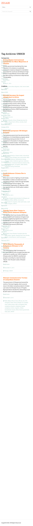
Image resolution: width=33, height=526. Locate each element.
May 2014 (4, 202)
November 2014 (5, 185)
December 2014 (5, 182)
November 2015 (5, 159)
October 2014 (5, 188)
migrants (17, 308)
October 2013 (5, 223)
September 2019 (6, 109)
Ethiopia (7, 270)
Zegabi (5, 2)
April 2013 (4, 237)
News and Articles (6, 61)
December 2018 (5, 115)
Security (3, 73)
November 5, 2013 (9, 297)
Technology (4, 79)
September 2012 (6, 252)
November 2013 (5, 220)
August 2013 (4, 229)
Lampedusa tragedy (20, 306)
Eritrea (15, 302)
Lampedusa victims (9, 308)
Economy (4, 65)
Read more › (6, 264)
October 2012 (5, 249)
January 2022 (5, 98)
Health (3, 67)
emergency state (9, 302)
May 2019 (4, 112)
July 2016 (4, 136)
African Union (14, 300)
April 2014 (4, 205)
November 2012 (5, 246)
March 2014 (4, 208)
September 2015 (6, 165)
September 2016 (6, 130)
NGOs (17, 309)
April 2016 (4, 144)
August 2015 (4, 168)
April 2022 (4, 89)
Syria (9, 311)
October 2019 (5, 107)
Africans (20, 300)
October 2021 (5, 104)
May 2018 (4, 121)
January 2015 (5, 179)
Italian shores (11, 304)
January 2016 (5, 153)
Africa (3, 63)
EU (22, 302)
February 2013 (5, 240)
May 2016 (4, 141)
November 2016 (5, 124)
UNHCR (11, 270)
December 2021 (5, 101)
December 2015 (5, 156)
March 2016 (4, 147)
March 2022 (4, 92)
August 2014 (4, 194)
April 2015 (4, 170)
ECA (26, 300)
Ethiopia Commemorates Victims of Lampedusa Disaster (15, 279)
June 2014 (4, 200)
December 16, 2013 (9, 267)
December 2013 (5, 217)
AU (24, 300)
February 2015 (5, 176)
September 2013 (6, 226)
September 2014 (6, 191)
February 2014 (5, 211)
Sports (3, 76)
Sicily (6, 311)
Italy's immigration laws (21, 304)
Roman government (24, 309)
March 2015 (4, 173)
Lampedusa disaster (10, 306)
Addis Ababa (8, 300)
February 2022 (5, 95)
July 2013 (4, 232)
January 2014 (5, 214)
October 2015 (5, 162)
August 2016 (4, 133)
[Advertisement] (16, 32)
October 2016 (5, 127)
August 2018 (4, 118)
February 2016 (5, 150)
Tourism (3, 81)
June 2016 (4, 139)
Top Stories (4, 70)
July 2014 (4, 197)
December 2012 (5, 243)
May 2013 (4, 234)
